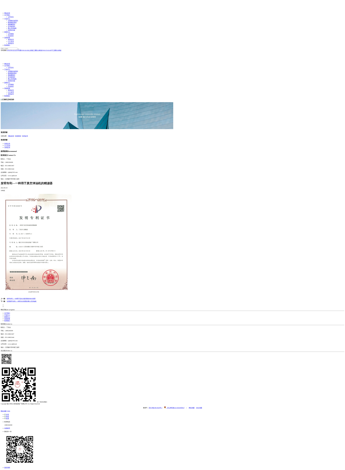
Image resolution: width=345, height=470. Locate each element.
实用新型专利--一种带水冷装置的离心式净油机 (21, 301)
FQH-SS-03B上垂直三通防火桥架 (31, 50)
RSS (8, 411)
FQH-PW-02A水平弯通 (14, 50)
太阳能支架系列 (13, 20)
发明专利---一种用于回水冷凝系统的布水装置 (21, 298)
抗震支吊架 (11, 30)
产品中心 (7, 18)
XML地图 (199, 408)
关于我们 (7, 15)
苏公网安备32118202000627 (175, 408)
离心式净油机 (12, 28)
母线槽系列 (11, 24)
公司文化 (11, 17)
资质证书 (11, 39)
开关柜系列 (11, 26)
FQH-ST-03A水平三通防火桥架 (51, 50)
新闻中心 (7, 32)
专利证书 (11, 43)
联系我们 (7, 45)
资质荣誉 (7, 37)
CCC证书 (11, 41)
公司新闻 (11, 34)
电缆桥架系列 (12, 22)
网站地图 (192, 408)
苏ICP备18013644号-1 (155, 408)
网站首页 (7, 13)
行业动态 (11, 35)
